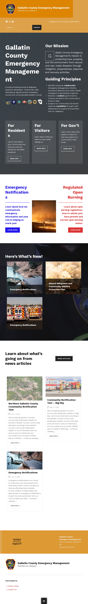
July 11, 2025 (15, 477)
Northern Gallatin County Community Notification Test (23, 406)
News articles (64, 358)
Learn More (12, 230)
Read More (15, 443)
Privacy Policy (13, 586)
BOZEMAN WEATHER (17, 542)
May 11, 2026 (54, 407)
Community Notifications (58, 22)
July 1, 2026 (15, 414)
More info (14, 158)
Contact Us (12, 589)
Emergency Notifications (23, 289)
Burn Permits (74, 22)
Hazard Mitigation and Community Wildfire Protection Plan (60, 286)
